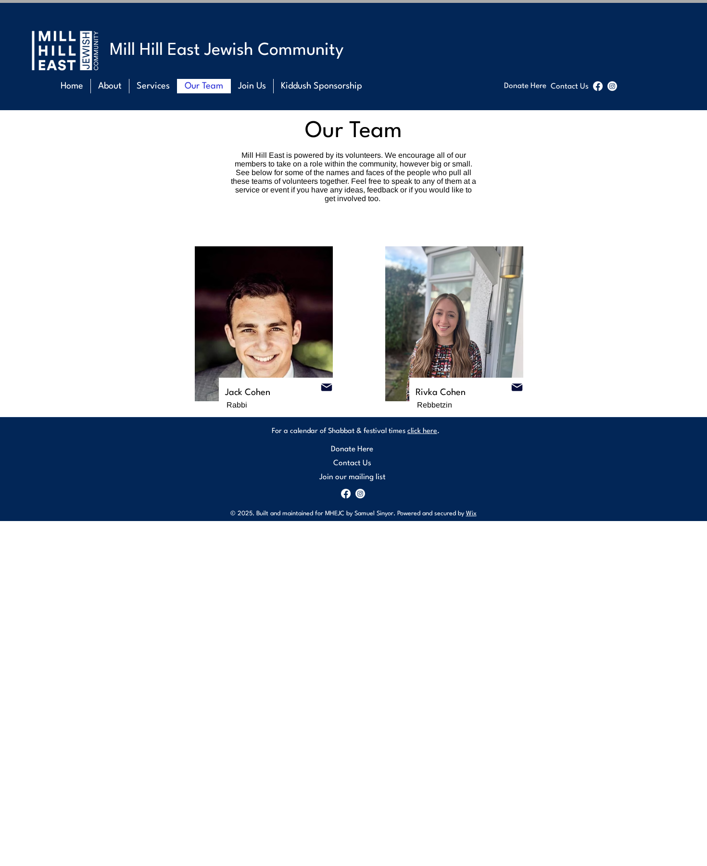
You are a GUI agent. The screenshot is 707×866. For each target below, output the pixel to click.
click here (422, 431)
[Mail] (326, 387)
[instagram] (612, 86)
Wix (471, 513)
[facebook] (598, 86)
